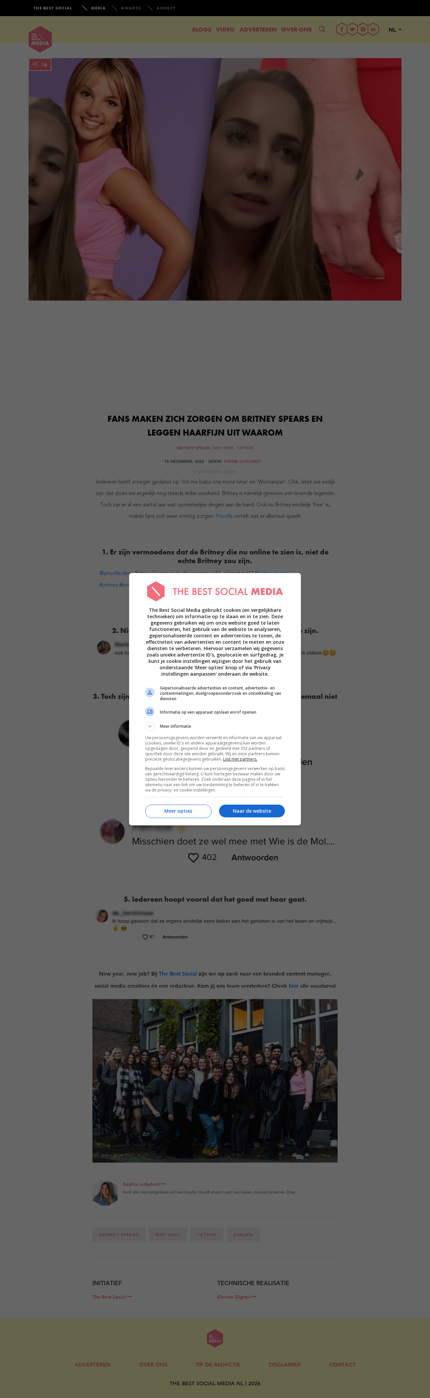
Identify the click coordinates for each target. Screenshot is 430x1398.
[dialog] (215, 699)
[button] (215, 726)
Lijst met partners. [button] (240, 759)
